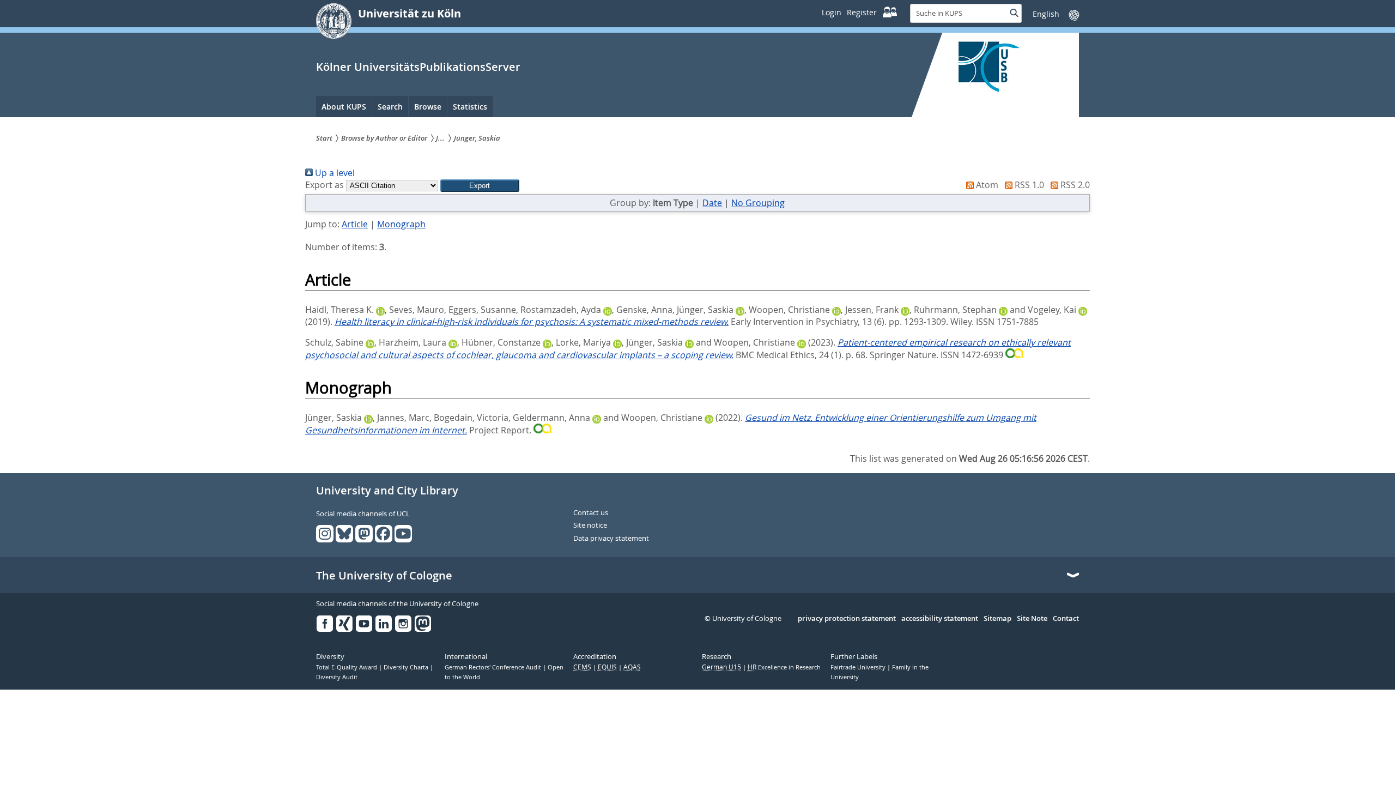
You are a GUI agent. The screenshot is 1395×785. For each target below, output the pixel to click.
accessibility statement (939, 618)
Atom (986, 185)
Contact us (590, 513)
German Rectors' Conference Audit (494, 667)
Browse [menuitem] (427, 106)
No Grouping (758, 203)
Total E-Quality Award (347, 667)
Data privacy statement (611, 538)
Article (355, 224)
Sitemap (997, 618)
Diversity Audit (336, 677)
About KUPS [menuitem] (344, 106)
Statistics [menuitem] (470, 106)
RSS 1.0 (1028, 185)
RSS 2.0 (1074, 185)
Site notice (590, 525)
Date (712, 203)
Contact (1066, 618)
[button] (479, 185)
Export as (324, 185)
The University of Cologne (384, 575)
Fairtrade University (858, 667)
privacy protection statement (847, 618)
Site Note (1032, 618)
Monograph (401, 224)
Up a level (334, 173)
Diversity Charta (407, 667)
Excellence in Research (784, 667)
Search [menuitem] (390, 106)
